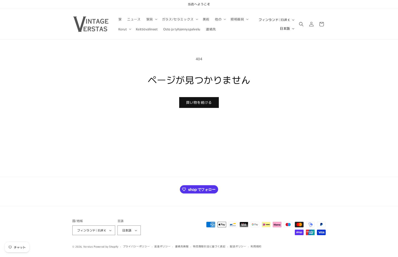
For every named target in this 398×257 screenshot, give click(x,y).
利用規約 (256, 246)
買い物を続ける (199, 102)
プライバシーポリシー (136, 246)
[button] (151, 19)
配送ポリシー (238, 246)
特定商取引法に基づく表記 (209, 246)
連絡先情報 (182, 246)
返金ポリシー (162, 246)
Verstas (88, 246)
